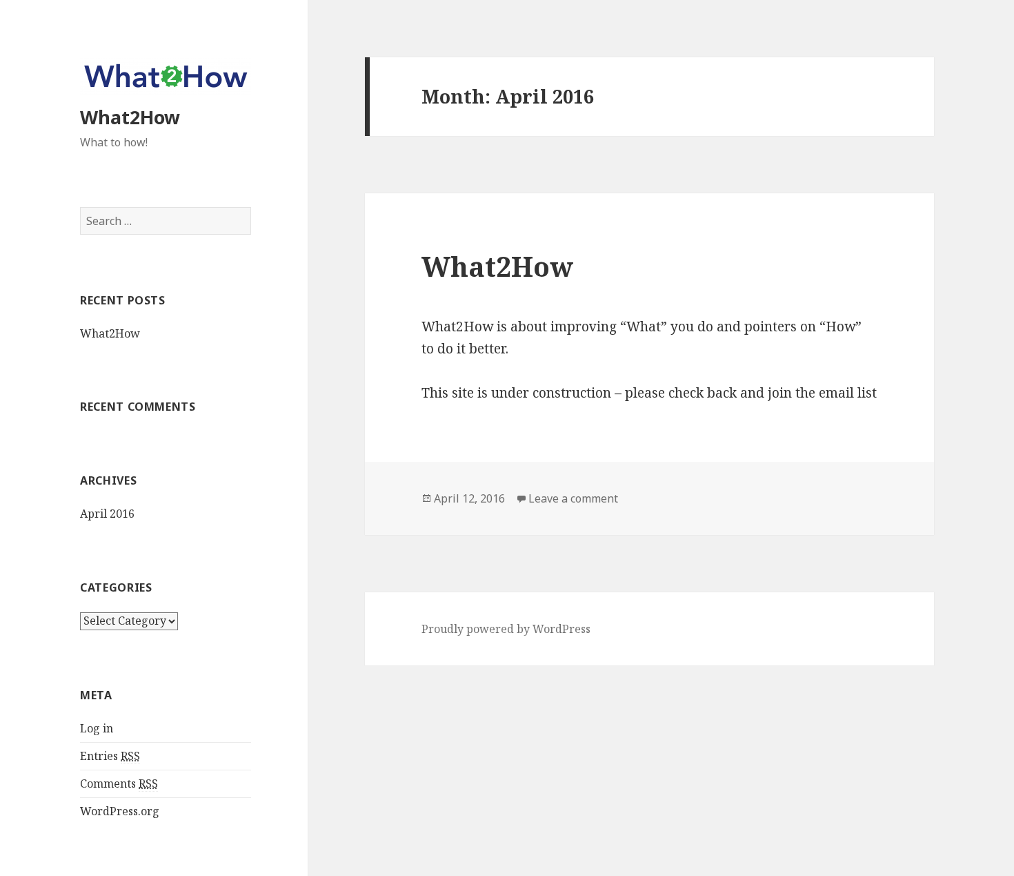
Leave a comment (573, 498)
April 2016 (107, 513)
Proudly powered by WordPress (505, 628)
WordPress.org (119, 811)
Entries (110, 755)
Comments (119, 783)
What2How (130, 117)
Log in (96, 728)
